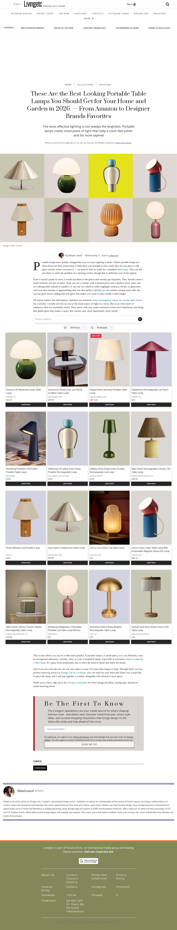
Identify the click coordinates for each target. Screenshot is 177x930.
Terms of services (81, 737)
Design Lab (141, 13)
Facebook (48, 895)
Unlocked (159, 13)
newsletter (77, 682)
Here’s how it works (123, 143)
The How (63, 13)
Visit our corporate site (98, 851)
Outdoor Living (118, 13)
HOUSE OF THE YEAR (63, 27)
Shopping (80, 13)
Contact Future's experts (72, 878)
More (88, 18)
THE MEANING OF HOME (127, 27)
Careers (71, 886)
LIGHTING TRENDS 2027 (94, 27)
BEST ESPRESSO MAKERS (32, 27)
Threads (97, 895)
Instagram (98, 886)
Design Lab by (73, 672)
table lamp (122, 269)
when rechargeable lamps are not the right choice (117, 300)
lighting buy (99, 290)
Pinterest (123, 886)
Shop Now (26, 404)
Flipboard (48, 900)
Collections (85, 84)
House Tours (45, 13)
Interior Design (21, 13)
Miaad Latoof (75, 255)
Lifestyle (97, 13)
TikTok (71, 895)
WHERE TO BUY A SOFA (159, 27)
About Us (48, 875)
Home (68, 84)
